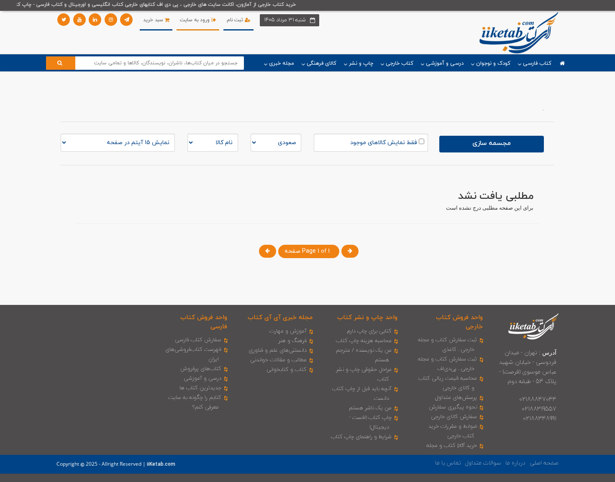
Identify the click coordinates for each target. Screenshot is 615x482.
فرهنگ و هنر (292, 341)
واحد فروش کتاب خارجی (459, 322)
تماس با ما (448, 463)
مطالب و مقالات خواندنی (278, 360)
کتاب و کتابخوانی (286, 369)
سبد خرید (153, 20)
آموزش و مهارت (288, 331)
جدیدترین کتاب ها (200, 388)
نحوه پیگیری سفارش (453, 407)
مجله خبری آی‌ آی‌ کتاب (280, 317)
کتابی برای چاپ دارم (369, 331)
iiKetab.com (161, 464)
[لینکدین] (95, 19)
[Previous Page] (267, 251)
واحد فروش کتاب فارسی (203, 322)
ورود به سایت (195, 20)
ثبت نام (236, 20)
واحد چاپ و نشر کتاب (367, 317)
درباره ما (515, 463)
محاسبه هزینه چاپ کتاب (364, 341)
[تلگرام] (126, 19)
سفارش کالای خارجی (454, 417)
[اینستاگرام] (111, 19)
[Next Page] (350, 251)
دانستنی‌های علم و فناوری (278, 350)
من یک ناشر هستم (370, 408)
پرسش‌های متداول (456, 397)
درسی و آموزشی (202, 378)
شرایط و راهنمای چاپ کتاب (361, 437)
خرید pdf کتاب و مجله (451, 445)
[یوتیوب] (79, 19)
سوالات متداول (483, 463)
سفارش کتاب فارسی (198, 340)
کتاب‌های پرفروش (200, 369)
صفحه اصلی (544, 463)
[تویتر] (63, 19)
